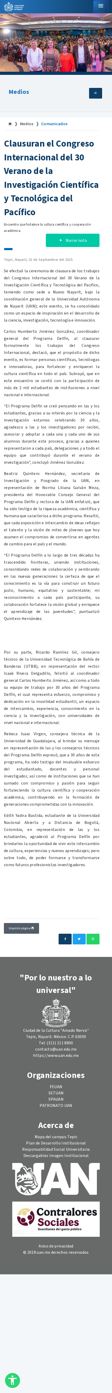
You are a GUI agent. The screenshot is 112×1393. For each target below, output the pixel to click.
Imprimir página (20, 928)
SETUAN (56, 1093)
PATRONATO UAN (56, 1105)
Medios (19, 92)
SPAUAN (56, 1099)
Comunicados (54, 124)
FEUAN (56, 1087)
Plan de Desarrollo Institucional (56, 1143)
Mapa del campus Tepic (56, 1137)
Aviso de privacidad (56, 1246)
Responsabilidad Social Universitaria (56, 1149)
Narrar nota (76, 240)
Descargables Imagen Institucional (56, 1156)
